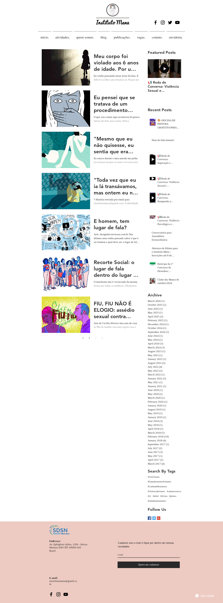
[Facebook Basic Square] (149, 518)
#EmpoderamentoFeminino (159, 482)
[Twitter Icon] (170, 22)
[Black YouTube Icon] (177, 22)
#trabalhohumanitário (157, 501)
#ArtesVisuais (153, 477)
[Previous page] (83, 338)
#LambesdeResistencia (157, 486)
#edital (156, 496)
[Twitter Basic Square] (154, 518)
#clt (149, 496)
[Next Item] (176, 68)
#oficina (163, 496)
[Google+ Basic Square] (158, 518)
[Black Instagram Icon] (163, 22)
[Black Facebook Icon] (155, 22)
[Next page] (102, 338)
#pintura (172, 496)
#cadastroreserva (174, 491)
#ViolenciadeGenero (156, 491)
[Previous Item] (152, 68)
